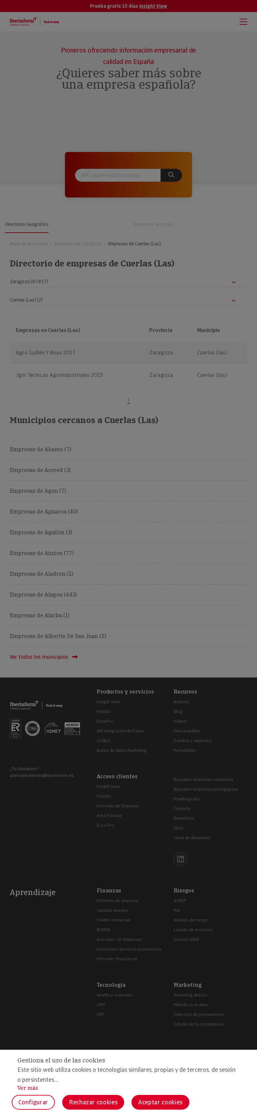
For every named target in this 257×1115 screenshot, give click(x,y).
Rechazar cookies (93, 1102)
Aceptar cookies (160, 1102)
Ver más (27, 1088)
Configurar (33, 1102)
